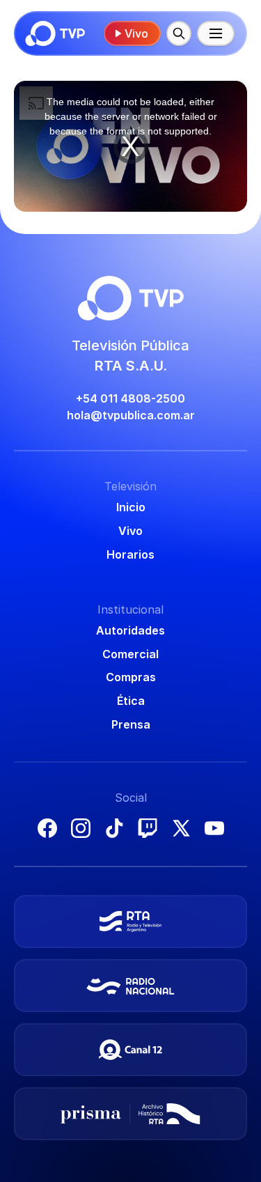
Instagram (80, 828)
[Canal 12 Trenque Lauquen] (130, 1049)
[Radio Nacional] (130, 985)
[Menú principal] (216, 33)
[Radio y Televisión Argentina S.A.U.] (130, 921)
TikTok (114, 828)
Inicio (130, 507)
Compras (131, 677)
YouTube (214, 828)
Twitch (147, 828)
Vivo (136, 33)
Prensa (130, 724)
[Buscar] (178, 33)
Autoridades (130, 630)
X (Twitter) (181, 828)
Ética (131, 701)
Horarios (130, 554)
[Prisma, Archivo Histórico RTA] (130, 1113)
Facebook (47, 828)
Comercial (130, 654)
